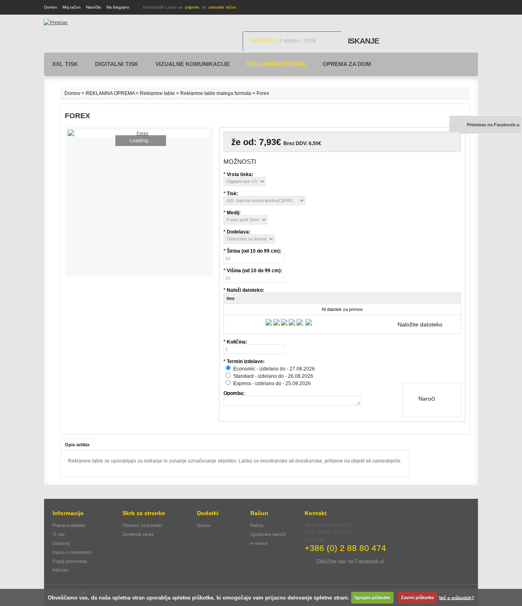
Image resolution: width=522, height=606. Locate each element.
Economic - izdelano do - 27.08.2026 (274, 369)
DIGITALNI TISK (116, 64)
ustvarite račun (222, 7)
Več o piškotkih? (456, 597)
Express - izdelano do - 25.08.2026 (272, 383)
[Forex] (139, 133)
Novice (204, 525)
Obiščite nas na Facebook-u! (350, 561)
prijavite (192, 7)
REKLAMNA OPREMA (276, 64)
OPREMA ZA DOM (347, 64)
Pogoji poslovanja (70, 561)
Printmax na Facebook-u (493, 124)
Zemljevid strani (137, 534)
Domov (50, 7)
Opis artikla (77, 444)
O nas (59, 534)
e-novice (259, 543)
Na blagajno (117, 7)
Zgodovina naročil (267, 534)
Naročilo (93, 7)
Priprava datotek (69, 525)
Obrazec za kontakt (142, 525)
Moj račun (71, 7)
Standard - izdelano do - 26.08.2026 (273, 376)
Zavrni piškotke (417, 597)
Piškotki (60, 570)
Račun (256, 525)
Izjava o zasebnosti (72, 552)
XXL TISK (65, 64)
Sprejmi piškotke (372, 597)
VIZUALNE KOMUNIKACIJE (192, 64)
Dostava (61, 543)
